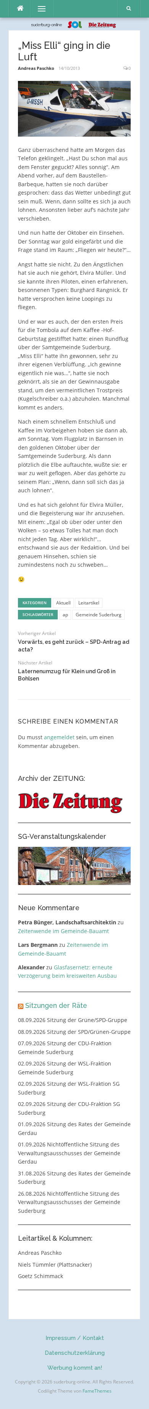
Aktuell (63, 603)
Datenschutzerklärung (75, 1352)
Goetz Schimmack (40, 1276)
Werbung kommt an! (74, 1367)
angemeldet (59, 737)
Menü (38, 8)
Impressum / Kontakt (74, 1338)
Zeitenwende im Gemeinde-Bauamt (63, 931)
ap (65, 614)
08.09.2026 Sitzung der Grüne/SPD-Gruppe (72, 1020)
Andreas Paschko (36, 68)
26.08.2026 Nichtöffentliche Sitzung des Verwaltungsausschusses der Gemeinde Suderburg (69, 1202)
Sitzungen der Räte (56, 1005)
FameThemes (97, 1391)
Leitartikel (88, 603)
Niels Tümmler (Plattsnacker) (55, 1264)
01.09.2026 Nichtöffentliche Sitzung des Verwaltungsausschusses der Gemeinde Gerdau (69, 1153)
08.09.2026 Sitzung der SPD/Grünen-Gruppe (74, 1031)
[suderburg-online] (74, 23)
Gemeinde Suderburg (98, 614)
